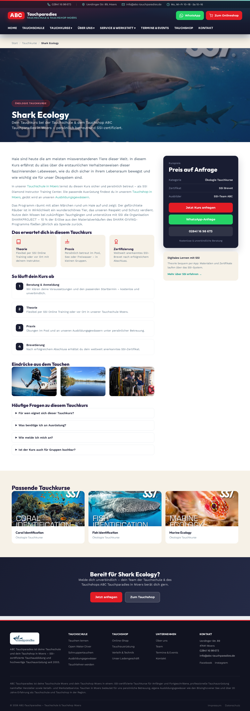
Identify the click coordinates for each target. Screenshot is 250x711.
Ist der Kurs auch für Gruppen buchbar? (47, 449)
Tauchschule (33, 28)
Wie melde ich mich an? (36, 437)
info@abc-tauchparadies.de (144, 4)
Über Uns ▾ (86, 28)
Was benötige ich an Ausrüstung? (42, 425)
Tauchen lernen (78, 640)
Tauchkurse (29, 43)
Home (12, 28)
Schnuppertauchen (80, 652)
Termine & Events (155, 28)
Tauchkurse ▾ (61, 28)
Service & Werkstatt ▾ (118, 28)
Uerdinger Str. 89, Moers (101, 4)
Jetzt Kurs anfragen (200, 207)
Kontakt (205, 28)
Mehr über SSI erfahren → (185, 274)
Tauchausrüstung (123, 646)
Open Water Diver (79, 646)
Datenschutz (232, 705)
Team (159, 646)
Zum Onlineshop (227, 15)
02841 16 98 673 (61, 4)
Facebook (206, 662)
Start (15, 43)
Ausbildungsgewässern (72, 197)
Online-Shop (120, 640)
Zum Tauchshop (142, 597)
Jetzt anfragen (106, 597)
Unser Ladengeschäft (125, 658)
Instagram (221, 662)
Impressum (214, 705)
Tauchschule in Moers (43, 186)
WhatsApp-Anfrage (200, 219)
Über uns (161, 640)
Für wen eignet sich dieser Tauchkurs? (46, 413)
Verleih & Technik (123, 652)
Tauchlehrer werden (81, 664)
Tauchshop (183, 28)
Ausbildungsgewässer (82, 658)
